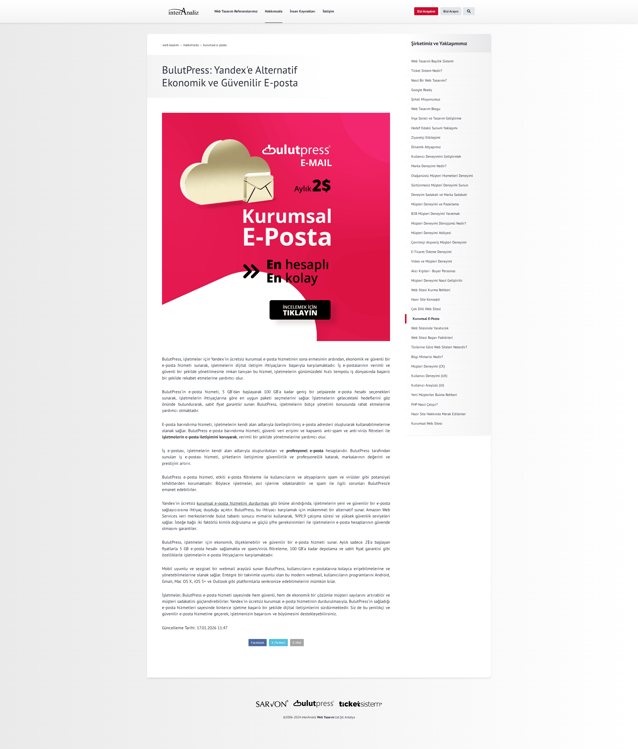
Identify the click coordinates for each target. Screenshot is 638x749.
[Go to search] (469, 11)
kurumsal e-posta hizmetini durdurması (233, 503)
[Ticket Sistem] (360, 703)
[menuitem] (183, 11)
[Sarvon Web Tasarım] (272, 703)
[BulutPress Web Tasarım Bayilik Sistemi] (313, 703)
